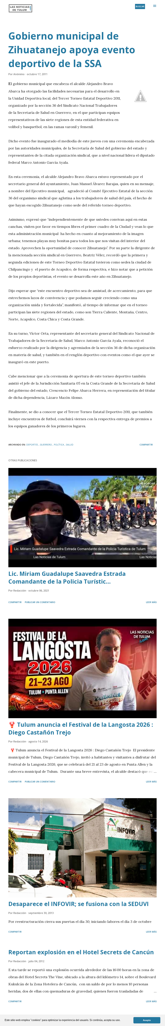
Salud (69, 444)
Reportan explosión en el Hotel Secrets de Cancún (81, 952)
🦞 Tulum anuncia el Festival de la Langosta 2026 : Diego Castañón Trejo (80, 728)
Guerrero (46, 444)
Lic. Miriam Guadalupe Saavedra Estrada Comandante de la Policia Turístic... (67, 577)
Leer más (151, 602)
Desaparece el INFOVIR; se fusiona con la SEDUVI (78, 904)
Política (59, 444)
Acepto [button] (147, 1020)
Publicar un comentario (40, 602)
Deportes (32, 444)
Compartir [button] (146, 444)
